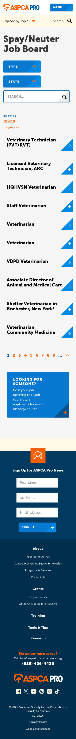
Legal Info (38, 716)
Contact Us (38, 577)
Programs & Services (38, 570)
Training (38, 616)
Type (13, 67)
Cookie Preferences (38, 728)
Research (38, 638)
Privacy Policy (38, 721)
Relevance (11, 128)
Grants (38, 589)
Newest (9, 121)
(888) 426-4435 (38, 663)
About (38, 549)
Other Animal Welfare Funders (38, 603)
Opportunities (38, 597)
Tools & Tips (38, 628)
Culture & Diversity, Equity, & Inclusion (38, 563)
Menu (57, 7)
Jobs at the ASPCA (38, 556)
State (13, 82)
